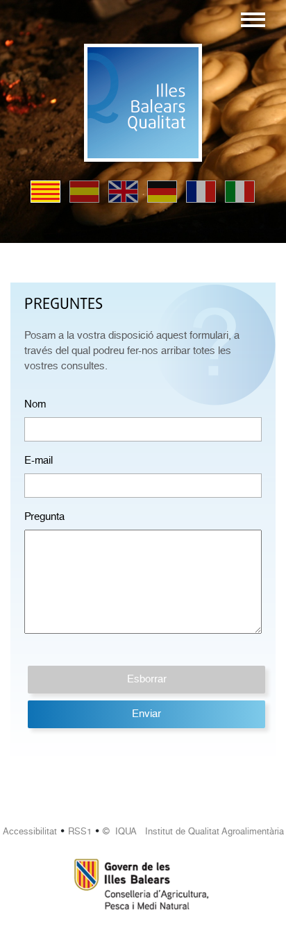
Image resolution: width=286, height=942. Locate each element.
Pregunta (44, 516)
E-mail (38, 460)
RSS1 (80, 831)
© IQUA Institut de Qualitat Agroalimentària (193, 831)
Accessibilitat (30, 831)
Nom (35, 404)
